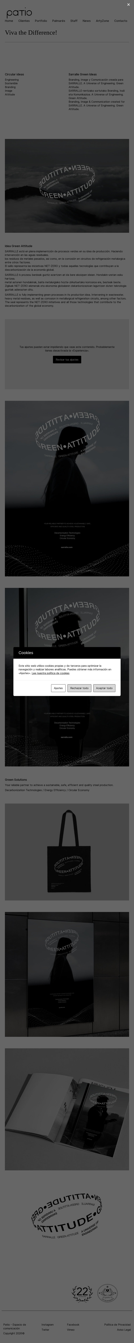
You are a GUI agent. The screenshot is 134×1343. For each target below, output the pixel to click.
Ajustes (58, 688)
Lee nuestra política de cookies (50, 673)
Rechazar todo (79, 688)
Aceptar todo (104, 688)
